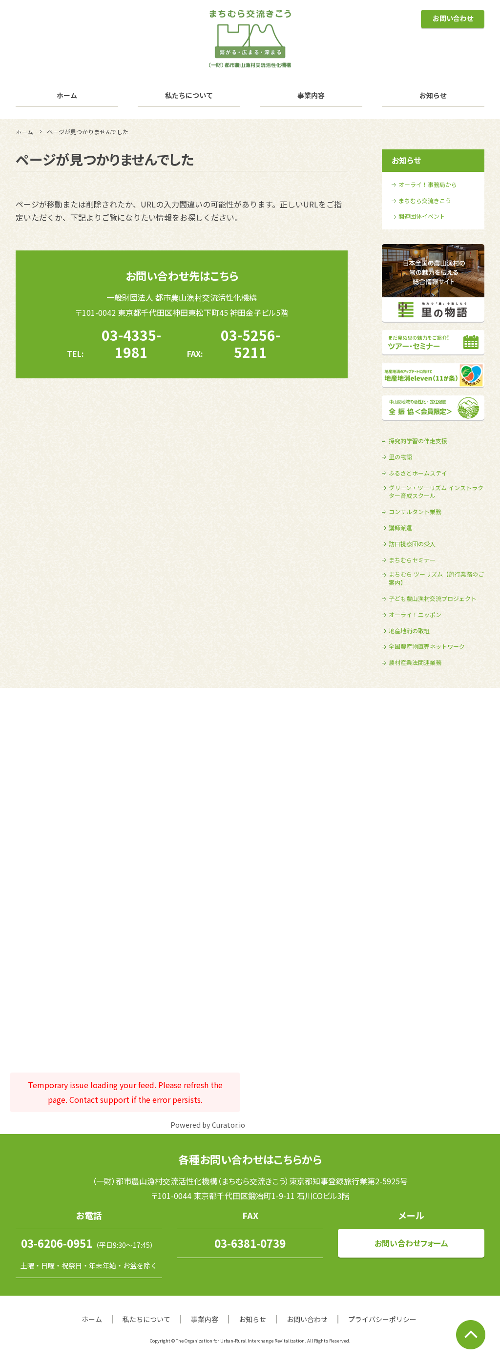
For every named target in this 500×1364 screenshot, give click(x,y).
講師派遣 (400, 528)
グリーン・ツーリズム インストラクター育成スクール (436, 492)
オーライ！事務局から (427, 184)
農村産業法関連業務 (415, 662)
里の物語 (400, 457)
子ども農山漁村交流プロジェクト (433, 598)
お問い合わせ (453, 18)
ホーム (67, 95)
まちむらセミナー (412, 560)
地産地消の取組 (409, 631)
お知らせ (433, 95)
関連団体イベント (421, 216)
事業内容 (311, 95)
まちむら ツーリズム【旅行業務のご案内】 (436, 578)
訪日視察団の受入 (412, 544)
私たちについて (189, 95)
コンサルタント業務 (415, 512)
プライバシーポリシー (382, 1319)
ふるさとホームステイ (418, 473)
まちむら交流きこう (424, 201)
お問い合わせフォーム (411, 1243)
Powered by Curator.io (207, 1124)
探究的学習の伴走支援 (418, 441)
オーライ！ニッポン (415, 615)
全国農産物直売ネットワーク (427, 646)
